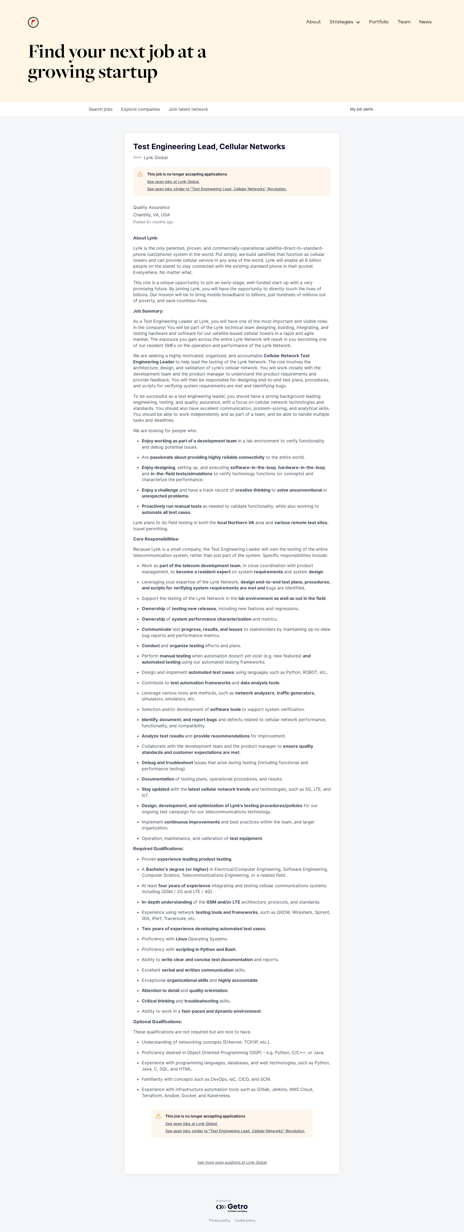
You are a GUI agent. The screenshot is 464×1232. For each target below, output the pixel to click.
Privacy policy (219, 1220)
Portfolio (379, 22)
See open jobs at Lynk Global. (173, 181)
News (425, 22)
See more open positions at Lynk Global (232, 1162)
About (313, 22)
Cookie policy (245, 1220)
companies (140, 109)
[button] (342, 22)
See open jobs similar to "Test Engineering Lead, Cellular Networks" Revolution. (217, 189)
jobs (101, 109)
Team (404, 22)
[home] (33, 22)
